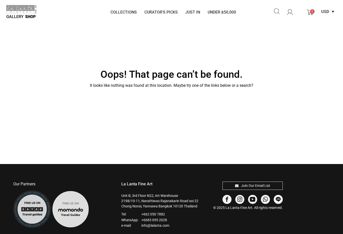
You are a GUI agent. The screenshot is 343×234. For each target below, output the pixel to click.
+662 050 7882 (153, 214)
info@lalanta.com (155, 225)
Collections (123, 12)
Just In (192, 12)
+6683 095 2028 (154, 220)
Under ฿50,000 (222, 12)
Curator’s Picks (161, 12)
